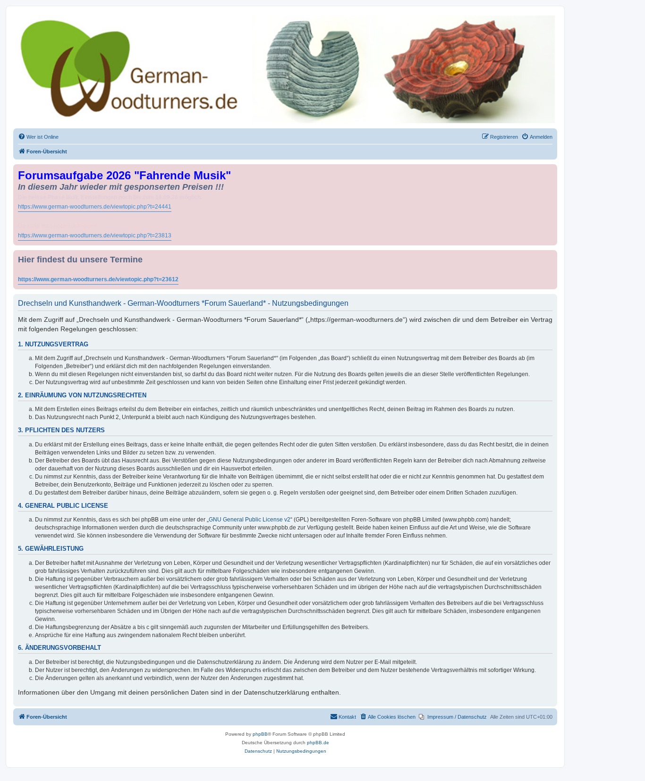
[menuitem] (38, 137)
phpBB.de (318, 742)
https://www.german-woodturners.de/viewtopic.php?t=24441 (94, 206)
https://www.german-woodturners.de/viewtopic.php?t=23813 (94, 235)
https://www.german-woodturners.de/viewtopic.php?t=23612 (98, 279)
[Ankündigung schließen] (551, 169)
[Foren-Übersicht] (285, 69)
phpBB (260, 734)
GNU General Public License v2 (249, 519)
